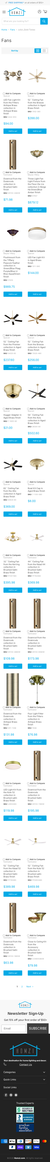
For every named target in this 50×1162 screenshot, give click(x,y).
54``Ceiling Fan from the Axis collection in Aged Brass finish (36, 419)
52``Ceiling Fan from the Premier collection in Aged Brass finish (12, 345)
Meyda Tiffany (33, 175)
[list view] (44, 50)
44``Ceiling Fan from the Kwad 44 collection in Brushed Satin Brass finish (36, 567)
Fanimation (7, 175)
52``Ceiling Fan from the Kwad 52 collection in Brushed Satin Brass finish (12, 871)
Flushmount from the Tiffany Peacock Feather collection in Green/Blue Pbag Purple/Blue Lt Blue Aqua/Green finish (11, 267)
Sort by (14, 51)
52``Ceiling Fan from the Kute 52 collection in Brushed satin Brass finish (36, 871)
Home (4, 29)
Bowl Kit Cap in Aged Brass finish (36, 489)
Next (29, 986)
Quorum (6, 96)
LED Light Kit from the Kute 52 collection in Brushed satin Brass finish (12, 795)
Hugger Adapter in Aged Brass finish (12, 416)
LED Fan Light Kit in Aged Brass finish (36, 260)
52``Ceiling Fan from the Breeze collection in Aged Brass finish (36, 104)
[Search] (44, 21)
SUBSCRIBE (38, 1028)
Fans (12, 29)
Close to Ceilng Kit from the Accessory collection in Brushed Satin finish (37, 948)
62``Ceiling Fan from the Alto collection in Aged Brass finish (12, 492)
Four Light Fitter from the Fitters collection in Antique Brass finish (35, 719)
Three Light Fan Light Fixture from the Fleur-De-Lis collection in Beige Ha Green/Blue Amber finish (37, 185)
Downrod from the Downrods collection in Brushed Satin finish (12, 184)
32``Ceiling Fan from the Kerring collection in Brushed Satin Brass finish (11, 567)
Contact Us (25, 1064)
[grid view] (37, 50)
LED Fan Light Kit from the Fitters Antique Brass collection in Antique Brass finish (11, 107)
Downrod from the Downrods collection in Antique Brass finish (12, 719)
